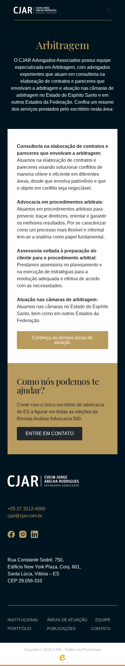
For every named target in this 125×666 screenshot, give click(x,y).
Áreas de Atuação (67, 619)
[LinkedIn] (34, 534)
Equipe (102, 619)
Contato (100, 628)
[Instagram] (22, 534)
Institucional (23, 619)
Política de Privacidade (83, 650)
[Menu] (108, 10)
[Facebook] (11, 534)
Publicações (61, 628)
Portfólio (19, 628)
